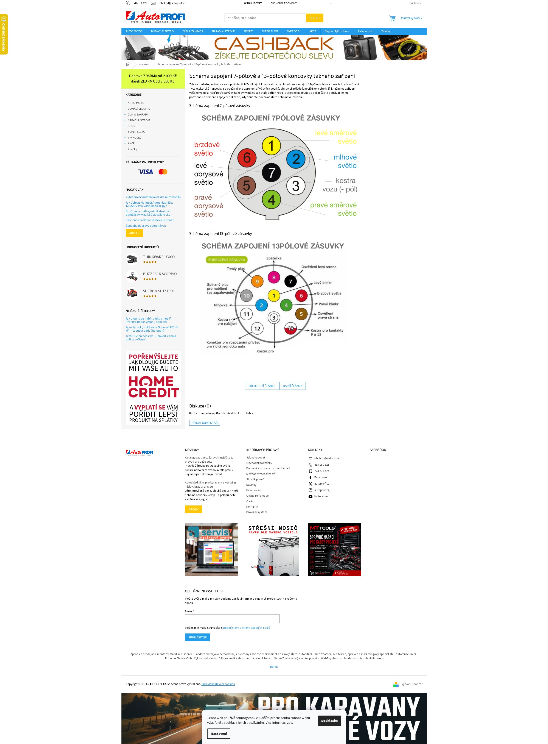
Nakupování (253, 490)
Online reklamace (257, 496)
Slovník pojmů (255, 479)
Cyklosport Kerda (205, 658)
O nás (250, 501)
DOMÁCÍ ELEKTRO (139, 109)
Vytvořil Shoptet (412, 684)
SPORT (132, 126)
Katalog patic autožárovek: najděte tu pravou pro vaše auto (209, 460)
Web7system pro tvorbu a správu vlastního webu (352, 658)
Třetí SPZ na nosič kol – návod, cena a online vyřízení (151, 337)
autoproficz (321, 484)
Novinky (251, 485)
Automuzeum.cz (406, 654)
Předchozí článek (261, 386)
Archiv (134, 233)
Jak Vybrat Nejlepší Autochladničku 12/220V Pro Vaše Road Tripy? (150, 204)
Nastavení (219, 733)
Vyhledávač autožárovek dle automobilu (153, 196)
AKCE (131, 143)
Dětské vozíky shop (231, 658)
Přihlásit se (197, 637)
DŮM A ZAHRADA (138, 114)
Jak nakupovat (252, 3)
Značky (132, 149)
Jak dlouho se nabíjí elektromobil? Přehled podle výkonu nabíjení (149, 320)
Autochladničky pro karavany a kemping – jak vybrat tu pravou (210, 485)
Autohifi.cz (305, 654)
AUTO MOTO (136, 103)
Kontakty (252, 507)
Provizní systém (256, 512)
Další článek (292, 386)
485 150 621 (321, 465)
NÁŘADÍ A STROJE (139, 120)
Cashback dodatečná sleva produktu (150, 219)
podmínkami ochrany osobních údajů (246, 628)
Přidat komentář (205, 422)
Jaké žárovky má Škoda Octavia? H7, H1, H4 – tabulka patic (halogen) (152, 329)
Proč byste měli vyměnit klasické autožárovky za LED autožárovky (148, 212)
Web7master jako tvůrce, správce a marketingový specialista (354, 654)
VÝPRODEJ (134, 138)
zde (289, 722)
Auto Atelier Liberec (259, 658)
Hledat (314, 18)
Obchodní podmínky (283, 3)
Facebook (320, 477)
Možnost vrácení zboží (260, 474)
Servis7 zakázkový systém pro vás (296, 658)
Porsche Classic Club (178, 658)
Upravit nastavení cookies (218, 684)
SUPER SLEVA (136, 132)
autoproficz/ (322, 490)
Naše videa (321, 496)
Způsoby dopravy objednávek (146, 225)
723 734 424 (321, 471)
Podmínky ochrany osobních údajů (268, 468)
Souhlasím (329, 720)
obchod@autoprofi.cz (328, 458)
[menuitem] (134, 31)
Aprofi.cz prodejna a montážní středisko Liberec (161, 654)
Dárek (274, 667)
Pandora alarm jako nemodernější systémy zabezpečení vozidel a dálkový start (246, 654)
